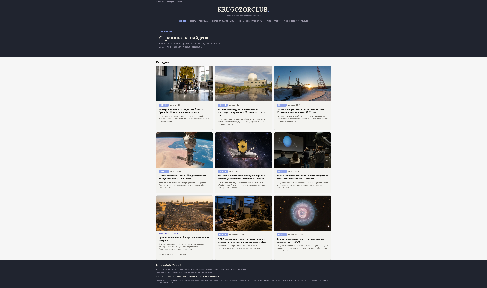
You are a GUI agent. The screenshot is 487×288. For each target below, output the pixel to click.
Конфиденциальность (209, 276)
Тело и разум (273, 21)
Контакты (179, 2)
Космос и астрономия (250, 21)
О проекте (160, 2)
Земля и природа (199, 21)
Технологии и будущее (296, 21)
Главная (159, 276)
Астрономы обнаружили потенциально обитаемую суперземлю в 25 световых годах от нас (242, 112)
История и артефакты (223, 21)
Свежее (182, 21)
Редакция (170, 2)
